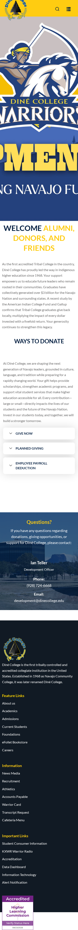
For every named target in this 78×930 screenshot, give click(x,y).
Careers (7, 750)
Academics (9, 711)
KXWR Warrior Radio (17, 851)
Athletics (8, 789)
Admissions (10, 719)
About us (8, 703)
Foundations (11, 734)
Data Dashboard (14, 867)
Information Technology (19, 875)
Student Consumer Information (24, 843)
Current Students (14, 727)
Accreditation (12, 859)
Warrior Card (11, 804)
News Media (11, 773)
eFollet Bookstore (14, 742)
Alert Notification (14, 882)
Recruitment (11, 781)
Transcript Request (15, 812)
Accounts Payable (15, 797)
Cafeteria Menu (13, 820)
